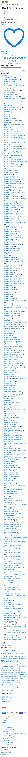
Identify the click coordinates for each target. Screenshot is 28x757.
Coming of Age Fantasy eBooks (13, 311)
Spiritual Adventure (10, 519)
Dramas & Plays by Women (12, 339)
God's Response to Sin (9, 670)
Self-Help (7, 508)
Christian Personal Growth (12, 265)
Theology (7, 580)
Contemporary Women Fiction (13, 328)
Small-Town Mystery (10, 511)
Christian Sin (20, 661)
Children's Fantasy (9, 163)
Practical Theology (9, 461)
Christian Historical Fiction (12, 235)
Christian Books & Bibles (11, 181)
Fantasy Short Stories (10, 359)
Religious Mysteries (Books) (12, 482)
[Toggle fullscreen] (2, 754)
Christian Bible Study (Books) (13, 178)
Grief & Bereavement (10, 372)
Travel (6, 591)
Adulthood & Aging (9, 81)
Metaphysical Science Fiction (12, 419)
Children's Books (9, 129)
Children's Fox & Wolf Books (12, 165)
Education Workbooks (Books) (13, 350)
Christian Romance (9, 270)
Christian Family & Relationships (13, 228)
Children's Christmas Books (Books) (14, 148)
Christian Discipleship (10, 213)
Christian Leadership (10, 243)
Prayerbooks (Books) (10, 465)
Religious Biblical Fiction (11, 474)
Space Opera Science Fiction (12, 517)
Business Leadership (10, 118)
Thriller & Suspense (9, 582)
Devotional (7, 335)
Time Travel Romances (11, 587)
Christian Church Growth (11, 191)
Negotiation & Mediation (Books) (14, 435)
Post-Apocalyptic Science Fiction (14, 458)
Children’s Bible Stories (11, 170)
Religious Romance (9, 484)
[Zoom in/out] (0, 754)
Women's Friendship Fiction (12, 615)
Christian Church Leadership (12, 196)
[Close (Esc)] (5, 754)
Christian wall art (9, 293)
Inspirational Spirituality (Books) (13, 395)
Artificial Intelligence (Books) (12, 100)
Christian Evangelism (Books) (13, 220)
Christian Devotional (10, 211)
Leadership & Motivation (11, 402)
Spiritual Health (19, 684)
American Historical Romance (13, 87)
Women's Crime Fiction (11, 612)
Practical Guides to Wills (11, 460)
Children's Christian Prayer (12, 146)
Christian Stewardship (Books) (13, 283)
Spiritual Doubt (18, 682)
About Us (5, 696)
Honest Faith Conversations (20, 672)
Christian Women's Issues (11, 294)
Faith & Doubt (16, 668)
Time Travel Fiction (9, 584)
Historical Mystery (9, 385)
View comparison (6, 752)
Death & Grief (8, 333)
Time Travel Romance (10, 586)
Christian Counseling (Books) (12, 205)
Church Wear (8, 304)
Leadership (7, 400)
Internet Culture (8, 396)
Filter (23, 71)
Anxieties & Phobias (10, 94)
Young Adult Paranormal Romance (14, 638)
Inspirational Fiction (10, 389)
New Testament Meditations (12, 439)
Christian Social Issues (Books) (13, 278)
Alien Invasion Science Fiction (13, 85)
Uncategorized (8, 599)
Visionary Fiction (9, 606)
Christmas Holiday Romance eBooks (15, 300)
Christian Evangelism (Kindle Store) (14, 222)
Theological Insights (10, 688)
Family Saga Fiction (10, 356)
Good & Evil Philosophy (11, 371)
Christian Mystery (9, 257)
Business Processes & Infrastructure (14, 124)
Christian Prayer (9, 267)
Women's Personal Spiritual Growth (14, 617)
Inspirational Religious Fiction (12, 391)
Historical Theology (7, 672)
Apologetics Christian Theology (13, 98)
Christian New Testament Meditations (15, 261)
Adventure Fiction (9, 83)
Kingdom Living (8, 398)
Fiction (6, 361)
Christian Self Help (9, 276)
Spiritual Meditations (10, 523)
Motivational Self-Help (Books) (13, 430)
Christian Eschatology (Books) (13, 217)
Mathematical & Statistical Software (14, 409)
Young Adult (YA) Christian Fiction (14, 625)
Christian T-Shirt (9, 287)
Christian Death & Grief (11, 209)
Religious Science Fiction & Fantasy (14, 485)
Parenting (7, 447)
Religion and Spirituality (11, 473)
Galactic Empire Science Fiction (13, 367)
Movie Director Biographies (12, 432)
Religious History (9, 480)
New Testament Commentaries (13, 437)
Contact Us (5, 701)
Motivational (8, 428)
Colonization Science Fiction (12, 306)
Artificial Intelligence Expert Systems (15, 102)
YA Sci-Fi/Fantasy (9, 623)
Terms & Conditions (8, 698)
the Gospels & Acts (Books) (12, 578)
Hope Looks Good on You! (14, 59)
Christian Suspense (9, 285)
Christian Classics (9, 202)
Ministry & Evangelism (10, 422)
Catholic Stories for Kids (11, 128)
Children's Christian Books (12, 137)
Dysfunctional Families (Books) (13, 341)
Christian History (9, 239)
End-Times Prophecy (5, 668)
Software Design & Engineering (13, 513)
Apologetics (3, 650)
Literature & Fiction (9, 406)
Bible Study (7, 105)
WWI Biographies (9, 621)
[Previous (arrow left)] (0, 756)
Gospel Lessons (17, 670)
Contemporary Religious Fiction (13, 326)
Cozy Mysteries (8, 332)
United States (8, 600)
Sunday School (8, 530)
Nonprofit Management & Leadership (15, 443)
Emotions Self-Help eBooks (12, 352)
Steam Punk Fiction (10, 528)
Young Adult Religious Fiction (13, 639)
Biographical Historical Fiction (13, 107)
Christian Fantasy (9, 230)
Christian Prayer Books (11, 269)
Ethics (11, 668)
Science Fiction (8, 498)
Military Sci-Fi (8, 421)
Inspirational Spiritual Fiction (12, 393)
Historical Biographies (10, 376)
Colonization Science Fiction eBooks (15, 307)
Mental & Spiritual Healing (11, 417)
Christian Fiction (9, 233)
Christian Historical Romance (12, 237)
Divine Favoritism (22, 666)
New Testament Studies (13, 676)
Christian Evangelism (10, 218)
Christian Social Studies (11, 280)
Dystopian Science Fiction (12, 343)
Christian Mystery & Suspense (13, 259)
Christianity (7, 296)
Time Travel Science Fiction (12, 589)
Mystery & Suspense (10, 434)
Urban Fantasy (8, 602)
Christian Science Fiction (11, 274)
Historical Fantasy (9, 382)
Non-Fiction (7, 441)
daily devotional (10, 666)
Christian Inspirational (10, 241)
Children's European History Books (14, 161)
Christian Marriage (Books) (12, 248)
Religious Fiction (9, 478)
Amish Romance (9, 92)
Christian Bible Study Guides (12, 179)
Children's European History (12, 159)
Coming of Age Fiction (11, 313)
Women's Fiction (9, 613)
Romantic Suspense (10, 493)
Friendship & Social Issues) (12, 365)
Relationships (8, 471)
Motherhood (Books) (10, 424)
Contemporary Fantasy (11, 324)
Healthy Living (8, 374)
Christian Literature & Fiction (12, 244)
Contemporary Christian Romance (14, 322)
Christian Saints (8, 272)
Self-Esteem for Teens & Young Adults (15, 504)
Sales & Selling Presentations (12, 495)
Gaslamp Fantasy (9, 369)
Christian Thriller (9, 291)
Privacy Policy (6, 700)
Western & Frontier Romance (12, 608)
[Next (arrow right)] (2, 756)
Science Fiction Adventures (12, 500)
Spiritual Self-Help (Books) (12, 526)
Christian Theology (9, 289)
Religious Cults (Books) (11, 476)
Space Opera (8, 515)
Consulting (7, 320)
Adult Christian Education (11, 79)
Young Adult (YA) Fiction (14, 690)
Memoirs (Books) (9, 415)
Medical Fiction (8, 413)
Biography (7, 113)
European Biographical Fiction (13, 354)
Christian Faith (8, 226)
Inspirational (7, 387)
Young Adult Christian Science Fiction (15, 626)
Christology (15, 664)
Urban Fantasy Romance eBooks (13, 604)
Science (6, 497)
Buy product (4, 24)
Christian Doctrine (9, 215)
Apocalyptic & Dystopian (11, 96)
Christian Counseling (10, 204)
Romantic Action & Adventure (13, 489)
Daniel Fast (16, 666)
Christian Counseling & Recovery (13, 207)
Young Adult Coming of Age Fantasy (15, 632)
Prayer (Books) (8, 463)
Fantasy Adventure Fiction (12, 358)
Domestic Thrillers (9, 337)
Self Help (7, 502)
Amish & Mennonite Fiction (12, 90)
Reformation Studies (10, 678)
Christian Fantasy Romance (12, 231)
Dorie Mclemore (15, 63)
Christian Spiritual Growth (11, 281)
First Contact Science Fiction (12, 363)
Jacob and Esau (12, 674)
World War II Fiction (10, 619)
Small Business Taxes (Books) (13, 510)
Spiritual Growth (9, 521)
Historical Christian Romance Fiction (15, 378)
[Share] (4, 754)
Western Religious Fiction (11, 610)
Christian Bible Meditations (12, 176)
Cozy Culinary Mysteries (11, 330)
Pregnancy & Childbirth (11, 467)
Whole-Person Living (5, 690)
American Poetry (9, 89)
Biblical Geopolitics (19, 650)
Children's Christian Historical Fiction (15, 139)
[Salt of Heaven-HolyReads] (4, 1)
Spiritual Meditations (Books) (12, 524)
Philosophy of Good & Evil (12, 448)
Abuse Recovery (9, 78)
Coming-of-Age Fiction (11, 315)
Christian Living (8, 246)
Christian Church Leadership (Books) (15, 198)
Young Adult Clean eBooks (12, 630)
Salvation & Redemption (8, 680)
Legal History (8, 404)
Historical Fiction (9, 383)
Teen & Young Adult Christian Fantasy (15, 552)
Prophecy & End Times (11, 469)
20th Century (8, 76)
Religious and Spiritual (18, 678)
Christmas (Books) (9, 298)
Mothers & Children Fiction (12, 426)
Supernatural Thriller (10, 532)
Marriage (6, 408)
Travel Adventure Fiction (11, 593)
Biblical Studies (9, 653)
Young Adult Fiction (10, 636)
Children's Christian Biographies (13, 135)
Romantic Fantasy (9, 491)
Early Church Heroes (10, 345)
